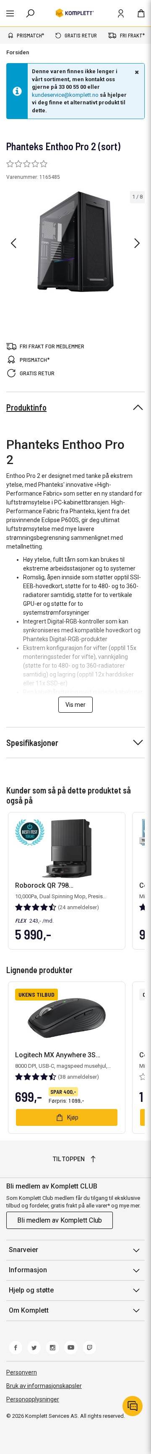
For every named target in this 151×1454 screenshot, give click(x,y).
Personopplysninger (32, 1399)
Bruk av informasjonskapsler (44, 1385)
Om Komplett (29, 1310)
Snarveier (23, 1250)
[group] (75, 241)
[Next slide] (137, 243)
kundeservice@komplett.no (65, 95)
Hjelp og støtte (31, 1290)
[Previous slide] (13, 243)
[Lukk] (136, 72)
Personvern (21, 1372)
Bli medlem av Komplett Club (59, 1220)
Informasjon (28, 1270)
